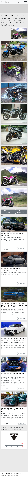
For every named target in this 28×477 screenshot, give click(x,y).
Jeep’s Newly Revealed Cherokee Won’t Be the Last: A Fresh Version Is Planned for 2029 (14, 305)
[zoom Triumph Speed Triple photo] (26, 38)
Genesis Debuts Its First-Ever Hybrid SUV (12, 234)
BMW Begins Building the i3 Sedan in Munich (13, 374)
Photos (2, 15)
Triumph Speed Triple (18, 15)
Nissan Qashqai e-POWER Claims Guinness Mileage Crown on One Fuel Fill (14, 409)
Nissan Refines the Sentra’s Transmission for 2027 (11, 269)
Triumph (8, 15)
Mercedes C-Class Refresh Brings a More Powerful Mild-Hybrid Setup (13, 339)
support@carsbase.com (13, 475)
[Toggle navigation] (25, 2)
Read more (21, 248)
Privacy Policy (18, 473)
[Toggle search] (18, 2)
